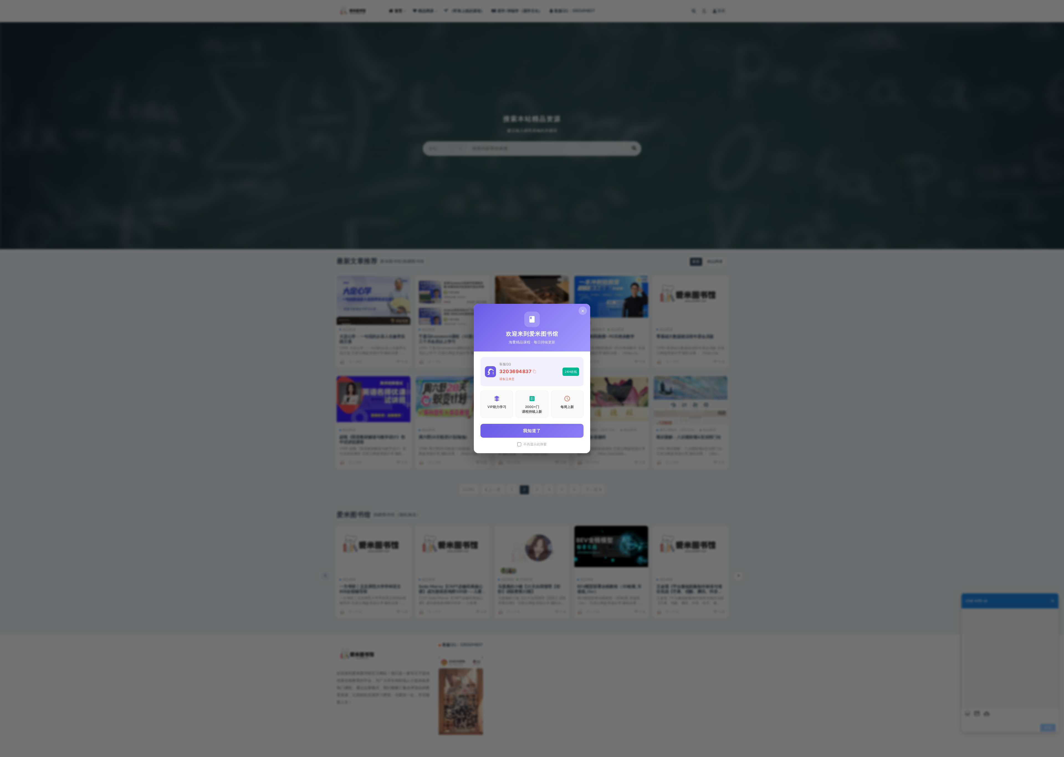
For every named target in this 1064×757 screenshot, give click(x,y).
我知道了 (532, 430)
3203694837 (515, 371)
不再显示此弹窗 (535, 444)
